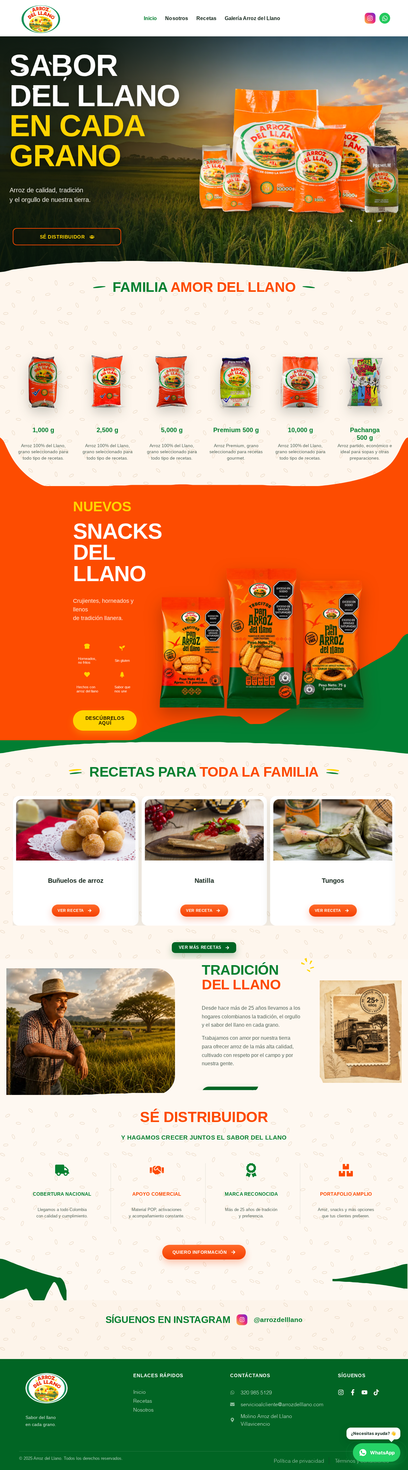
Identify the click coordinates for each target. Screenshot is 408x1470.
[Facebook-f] (353, 1392)
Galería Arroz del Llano (252, 18)
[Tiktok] (376, 1392)
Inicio (150, 18)
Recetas (206, 18)
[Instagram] (341, 1392)
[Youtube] (364, 1392)
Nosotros (176, 18)
